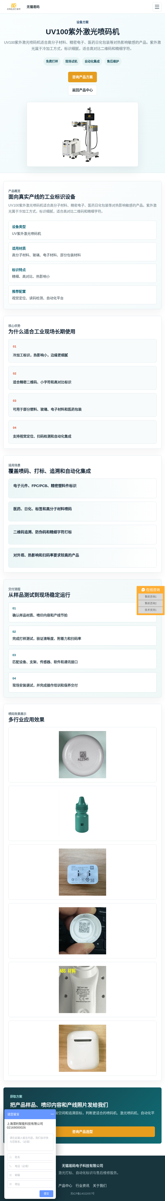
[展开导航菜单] (157, 6)
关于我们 (100, 1186)
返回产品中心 (82, 90)
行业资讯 (82, 1186)
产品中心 (65, 1186)
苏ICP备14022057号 (82, 1193)
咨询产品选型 (82, 1132)
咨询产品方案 (82, 77)
